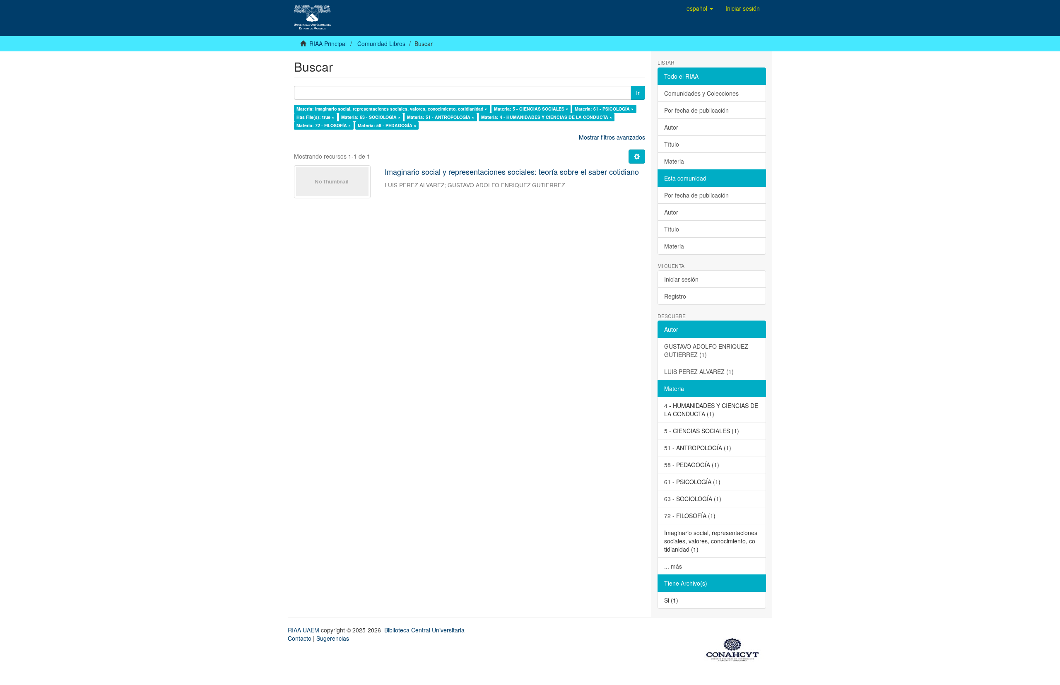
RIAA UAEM (304, 630)
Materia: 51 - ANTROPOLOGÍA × (440, 117)
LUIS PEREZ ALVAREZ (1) (699, 371)
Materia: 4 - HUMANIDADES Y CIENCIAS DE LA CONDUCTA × (546, 117)
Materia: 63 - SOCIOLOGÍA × (370, 117)
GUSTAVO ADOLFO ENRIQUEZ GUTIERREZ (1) (706, 350)
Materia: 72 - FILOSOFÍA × (323, 125)
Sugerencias (332, 638)
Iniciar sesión (681, 279)
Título (671, 144)
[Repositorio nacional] (735, 648)
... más (673, 566)
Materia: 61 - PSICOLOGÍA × (604, 109)
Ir (638, 93)
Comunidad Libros (381, 43)
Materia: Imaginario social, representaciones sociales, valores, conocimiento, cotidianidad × (391, 109)
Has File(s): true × (315, 117)
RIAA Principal (328, 43)
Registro (675, 296)
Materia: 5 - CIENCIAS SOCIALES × (531, 109)
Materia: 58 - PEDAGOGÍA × (387, 125)
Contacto (299, 638)
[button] (699, 8)
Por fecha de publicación (696, 110)
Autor (671, 127)
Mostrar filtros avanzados (612, 137)
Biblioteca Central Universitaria (424, 630)
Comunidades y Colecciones (701, 93)
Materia (674, 161)
